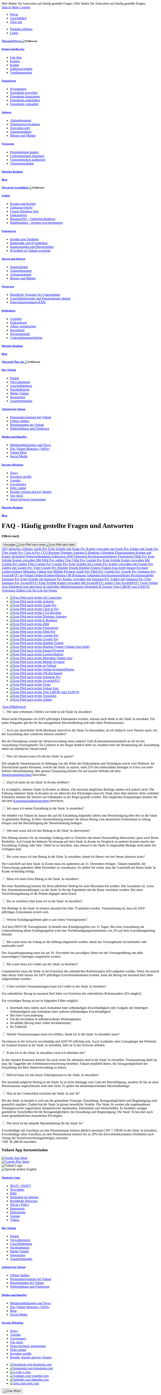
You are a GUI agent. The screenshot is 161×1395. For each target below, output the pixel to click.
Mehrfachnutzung (72, 586)
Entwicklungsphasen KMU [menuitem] (28, 302)
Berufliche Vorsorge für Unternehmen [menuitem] (35, 294)
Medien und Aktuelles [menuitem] (14, 436)
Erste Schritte (112, 560)
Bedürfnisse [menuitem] (9, 310)
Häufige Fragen (68, 568)
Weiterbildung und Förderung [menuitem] (29, 428)
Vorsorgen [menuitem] (8, 143)
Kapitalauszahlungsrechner (31, 801)
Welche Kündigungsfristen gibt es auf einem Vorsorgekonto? (47, 919)
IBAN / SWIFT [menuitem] (20, 1186)
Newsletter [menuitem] (17, 1189)
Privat (14, 14)
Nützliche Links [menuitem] (11, 1177)
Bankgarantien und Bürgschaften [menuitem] (32, 247)
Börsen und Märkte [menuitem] (23, 135)
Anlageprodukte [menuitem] (20, 132)
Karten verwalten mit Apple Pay (108, 549)
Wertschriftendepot (38, 556)
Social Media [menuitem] (18, 456)
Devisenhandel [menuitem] (20, 334)
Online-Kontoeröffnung (50, 575)
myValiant (27, 575)
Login (14, 33)
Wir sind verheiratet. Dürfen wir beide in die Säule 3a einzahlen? (49, 712)
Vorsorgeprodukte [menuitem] (22, 163)
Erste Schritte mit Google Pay (89, 564)
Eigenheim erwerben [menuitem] (24, 92)
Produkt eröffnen (21, 29)
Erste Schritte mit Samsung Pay (42, 579)
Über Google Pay (45, 568)
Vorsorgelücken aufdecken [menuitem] (27, 159)
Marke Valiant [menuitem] (19, 393)
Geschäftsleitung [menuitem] (21, 386)
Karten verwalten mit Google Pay (131, 564)
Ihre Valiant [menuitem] (9, 369)
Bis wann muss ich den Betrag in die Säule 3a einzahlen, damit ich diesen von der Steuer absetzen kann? (76, 856)
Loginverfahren (12, 571)
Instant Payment (137, 568)
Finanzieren (126, 556)
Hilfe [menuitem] (13, 1193)
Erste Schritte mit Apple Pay (67, 549)
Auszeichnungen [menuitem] (21, 401)
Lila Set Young (47, 590)
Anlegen (27, 549)
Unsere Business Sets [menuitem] (24, 211)
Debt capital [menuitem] (18, 488)
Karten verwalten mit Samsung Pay (86, 579)
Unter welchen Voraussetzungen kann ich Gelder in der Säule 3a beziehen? (56, 986)
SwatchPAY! (11, 575)
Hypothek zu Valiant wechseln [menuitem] (30, 250)
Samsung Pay (147, 571)
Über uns (16, 22)
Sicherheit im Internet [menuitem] (24, 1197)
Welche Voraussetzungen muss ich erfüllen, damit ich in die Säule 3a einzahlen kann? (63, 1034)
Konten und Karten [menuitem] (13, 49)
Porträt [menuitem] (14, 378)
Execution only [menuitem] (20, 128)
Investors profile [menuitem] (20, 476)
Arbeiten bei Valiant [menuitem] (13, 409)
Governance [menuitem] (18, 484)
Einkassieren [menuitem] (18, 215)
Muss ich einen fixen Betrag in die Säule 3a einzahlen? (43, 879)
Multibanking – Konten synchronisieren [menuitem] (36, 222)
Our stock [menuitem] (16, 495)
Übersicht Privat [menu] (12, 41)
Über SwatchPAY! (127, 583)
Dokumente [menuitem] (18, 1212)
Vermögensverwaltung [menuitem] (25, 124)
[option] (36, 597)
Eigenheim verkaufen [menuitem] (24, 104)
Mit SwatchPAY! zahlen (97, 583)
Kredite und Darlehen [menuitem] (24, 239)
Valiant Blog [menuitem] (18, 452)
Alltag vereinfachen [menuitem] (23, 326)
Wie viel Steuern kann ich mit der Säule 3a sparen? (40, 756)
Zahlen (21, 590)
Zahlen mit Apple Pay (144, 549)
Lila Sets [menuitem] (16, 57)
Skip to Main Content (16, 7)
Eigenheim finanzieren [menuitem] (25, 96)
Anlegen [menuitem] (6, 112)
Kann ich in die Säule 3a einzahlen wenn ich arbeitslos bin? (46, 1052)
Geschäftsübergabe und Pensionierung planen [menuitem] (40, 298)
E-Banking (92, 552)
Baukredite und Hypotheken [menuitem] (29, 243)
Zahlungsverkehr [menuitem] (21, 69)
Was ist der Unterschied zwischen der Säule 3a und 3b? (43, 1093)
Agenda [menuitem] (15, 480)
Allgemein (107, 552)
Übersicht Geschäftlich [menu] (15, 187)
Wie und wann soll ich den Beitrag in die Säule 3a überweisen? (48, 830)
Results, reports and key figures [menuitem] (31, 492)
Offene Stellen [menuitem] (19, 421)
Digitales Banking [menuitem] (12, 171)
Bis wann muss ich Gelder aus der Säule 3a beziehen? (42, 964)
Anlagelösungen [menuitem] (21, 270)
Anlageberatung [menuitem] (20, 120)
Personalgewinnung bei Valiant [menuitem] (30, 417)
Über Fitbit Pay (75, 560)
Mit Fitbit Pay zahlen (50, 560)
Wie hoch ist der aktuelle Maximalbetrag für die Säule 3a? (45, 1123)
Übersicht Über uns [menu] (13, 361)
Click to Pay (32, 552)
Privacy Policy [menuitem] (19, 1204)
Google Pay (60, 564)
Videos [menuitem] (14, 1220)
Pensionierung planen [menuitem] (24, 152)
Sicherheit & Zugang (99, 586)
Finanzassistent (125, 552)
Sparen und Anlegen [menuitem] (13, 258)
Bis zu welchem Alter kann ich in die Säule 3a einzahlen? (45, 901)
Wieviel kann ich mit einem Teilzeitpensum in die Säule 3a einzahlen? (53, 1075)
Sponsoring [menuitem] (17, 397)
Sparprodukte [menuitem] (19, 267)
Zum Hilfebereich (14, 707)
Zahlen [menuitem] (6, 195)
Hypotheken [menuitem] (18, 89)
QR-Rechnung (76, 575)
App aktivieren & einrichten (41, 586)
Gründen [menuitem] (16, 319)
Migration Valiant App (38, 571)
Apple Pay (40, 549)
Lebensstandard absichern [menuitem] (27, 156)
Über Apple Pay (13, 552)
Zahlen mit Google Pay (17, 568)
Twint (144, 583)
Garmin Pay (94, 560)
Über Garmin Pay (40, 564)
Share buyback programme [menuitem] (28, 499)
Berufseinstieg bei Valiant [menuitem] (27, 425)
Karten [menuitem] (14, 65)
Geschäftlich (18, 18)
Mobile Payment (64, 571)
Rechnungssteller (142, 575)
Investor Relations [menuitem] (12, 464)
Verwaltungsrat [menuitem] (20, 382)
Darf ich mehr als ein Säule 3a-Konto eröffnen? (38, 782)
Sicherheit (19, 556)
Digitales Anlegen (73, 552)
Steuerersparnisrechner (17, 775)
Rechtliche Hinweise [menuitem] (24, 1201)
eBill (69, 556)
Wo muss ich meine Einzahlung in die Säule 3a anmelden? (45, 808)
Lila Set (31, 590)
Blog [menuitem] (4, 179)
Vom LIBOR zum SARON (131, 586)
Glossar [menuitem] (15, 1216)
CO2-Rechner (51, 552)
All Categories (11, 549)
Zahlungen (58, 556)
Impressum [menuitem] (17, 1208)
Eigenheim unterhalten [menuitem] (25, 100)
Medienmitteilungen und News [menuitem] (30, 445)
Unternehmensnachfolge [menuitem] (26, 337)
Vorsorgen (9, 544)
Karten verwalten (24, 560)
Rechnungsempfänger (103, 556)
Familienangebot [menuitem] (21, 72)
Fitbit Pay (141, 556)
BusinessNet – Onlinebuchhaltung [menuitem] (32, 219)
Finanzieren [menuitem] (9, 80)
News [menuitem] (14, 473)
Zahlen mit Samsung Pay (127, 579)
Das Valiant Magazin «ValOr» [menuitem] (30, 449)
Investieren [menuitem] (17, 330)
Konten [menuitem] (15, 61)
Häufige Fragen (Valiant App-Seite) (103, 568)
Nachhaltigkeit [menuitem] (19, 389)
